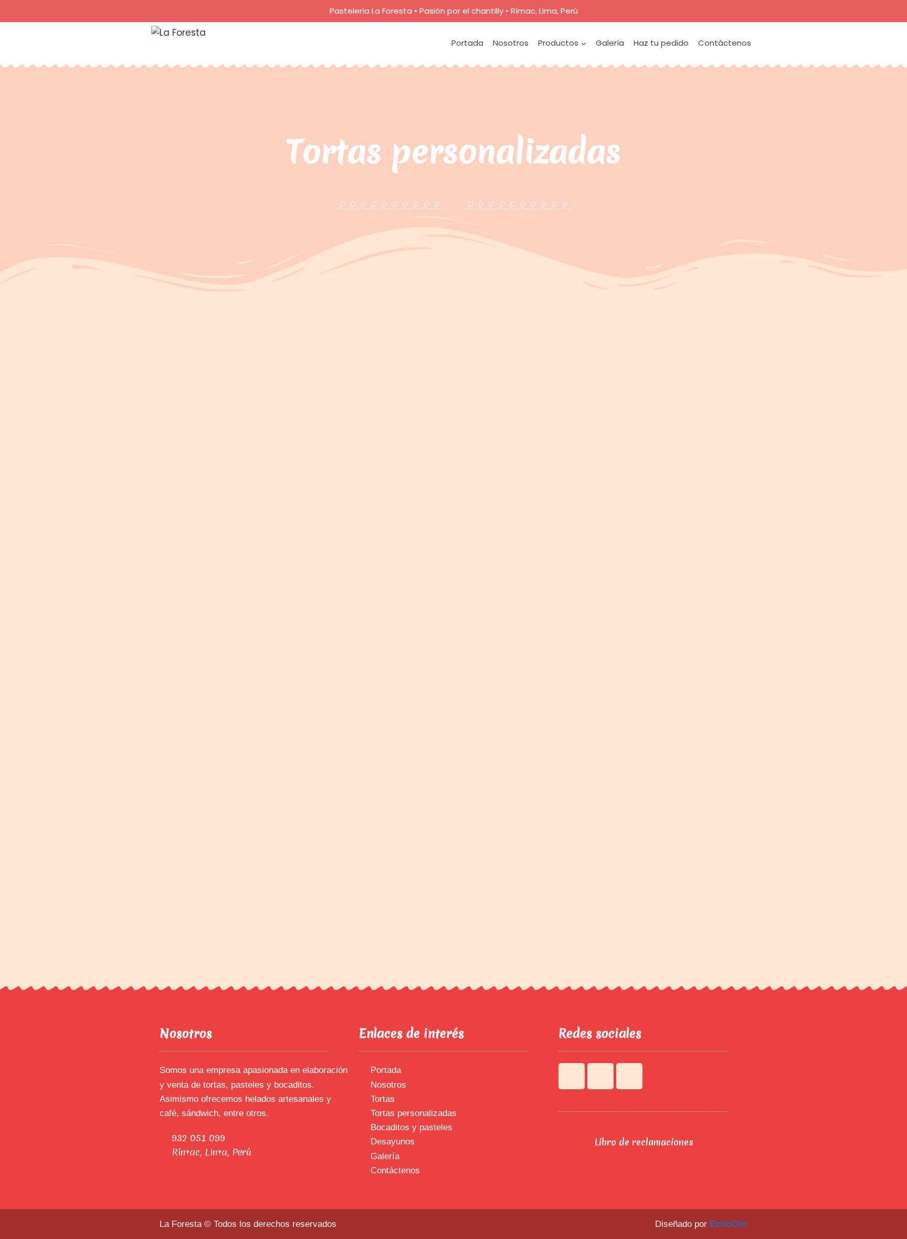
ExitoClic (728, 1224)
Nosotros (511, 42)
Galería (610, 42)
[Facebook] (571, 1076)
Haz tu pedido (661, 42)
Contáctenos (724, 42)
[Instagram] (629, 1076)
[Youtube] (600, 1076)
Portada (467, 42)
